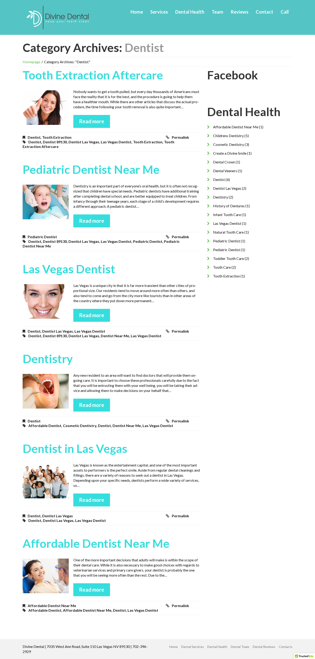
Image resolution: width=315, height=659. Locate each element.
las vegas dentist (116, 142)
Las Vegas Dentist (69, 269)
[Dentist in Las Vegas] (46, 481)
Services (159, 12)
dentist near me (115, 336)
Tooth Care (222, 267)
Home (137, 12)
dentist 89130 (55, 142)
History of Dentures (229, 206)
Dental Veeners (225, 171)
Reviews (239, 12)
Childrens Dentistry (228, 135)
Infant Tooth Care (227, 214)
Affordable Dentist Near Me (96, 543)
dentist (34, 142)
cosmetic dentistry (79, 425)
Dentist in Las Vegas (75, 448)
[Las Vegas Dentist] (46, 301)
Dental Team (240, 647)
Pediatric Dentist (42, 237)
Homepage (31, 62)
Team (217, 12)
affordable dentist (44, 425)
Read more (91, 121)
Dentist (34, 137)
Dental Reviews (264, 647)
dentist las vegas (83, 142)
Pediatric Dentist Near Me (91, 169)
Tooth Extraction (56, 137)
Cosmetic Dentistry (228, 144)
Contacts (285, 647)
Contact (264, 12)
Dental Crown (224, 162)
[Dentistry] (46, 391)
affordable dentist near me (87, 610)
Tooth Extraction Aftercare (93, 75)
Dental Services (192, 647)
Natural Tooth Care (228, 232)
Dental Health (189, 12)
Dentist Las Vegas (57, 331)
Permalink (180, 137)
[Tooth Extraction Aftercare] (46, 107)
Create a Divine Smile (230, 153)
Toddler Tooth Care (228, 258)
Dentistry (48, 359)
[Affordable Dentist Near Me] (46, 576)
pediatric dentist (147, 241)
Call (285, 12)
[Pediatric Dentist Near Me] (46, 202)
